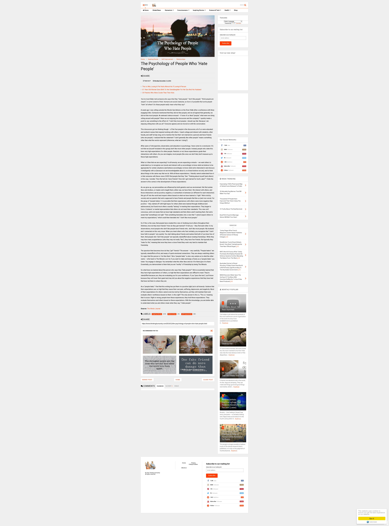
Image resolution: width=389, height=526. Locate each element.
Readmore (225, 323)
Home (146, 10)
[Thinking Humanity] (154, 5)
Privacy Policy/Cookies (193, 463)
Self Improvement (167, 59)
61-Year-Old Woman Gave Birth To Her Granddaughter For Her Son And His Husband (171, 90)
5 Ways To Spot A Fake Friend (192, 370)
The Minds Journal (153, 309)
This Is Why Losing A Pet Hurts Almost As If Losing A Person (164, 86)
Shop (235, 10)
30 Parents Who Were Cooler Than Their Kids (158, 93)
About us (184, 468)
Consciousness (182, 10)
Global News (157, 10)
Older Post (208, 379)
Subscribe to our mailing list (227, 35)
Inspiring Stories (198, 10)
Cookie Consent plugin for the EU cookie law (372, 522)
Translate (238, 23)
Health (227, 10)
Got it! (371, 518)
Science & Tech (214, 10)
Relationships (181, 59)
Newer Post (147, 379)
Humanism (168, 10)
